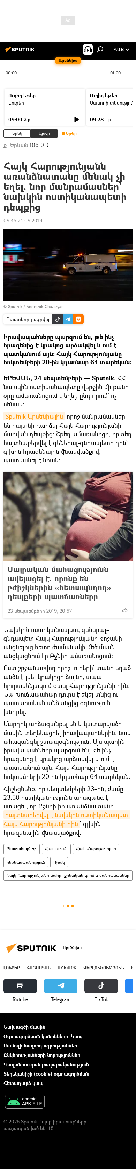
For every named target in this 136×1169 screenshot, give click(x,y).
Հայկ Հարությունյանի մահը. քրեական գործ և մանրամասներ (68, 875)
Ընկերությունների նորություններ (41, 1055)
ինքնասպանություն (26, 862)
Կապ (77, 1036)
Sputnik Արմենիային (34, 416)
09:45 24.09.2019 (22, 220)
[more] (124, 610)
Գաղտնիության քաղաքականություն (46, 1064)
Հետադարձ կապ (23, 1083)
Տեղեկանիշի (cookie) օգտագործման (46, 1073)
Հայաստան (56, 849)
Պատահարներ (22, 849)
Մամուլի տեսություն (112, 102)
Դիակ (59, 862)
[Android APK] (24, 1102)
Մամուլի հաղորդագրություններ (40, 1045)
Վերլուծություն (103, 968)
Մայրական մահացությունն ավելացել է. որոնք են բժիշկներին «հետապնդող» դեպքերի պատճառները (59, 583)
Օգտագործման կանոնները (35, 1036)
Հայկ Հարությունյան (96, 849)
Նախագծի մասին (24, 1026)
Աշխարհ (67, 968)
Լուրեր (16, 102)
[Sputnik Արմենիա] (20, 52)
